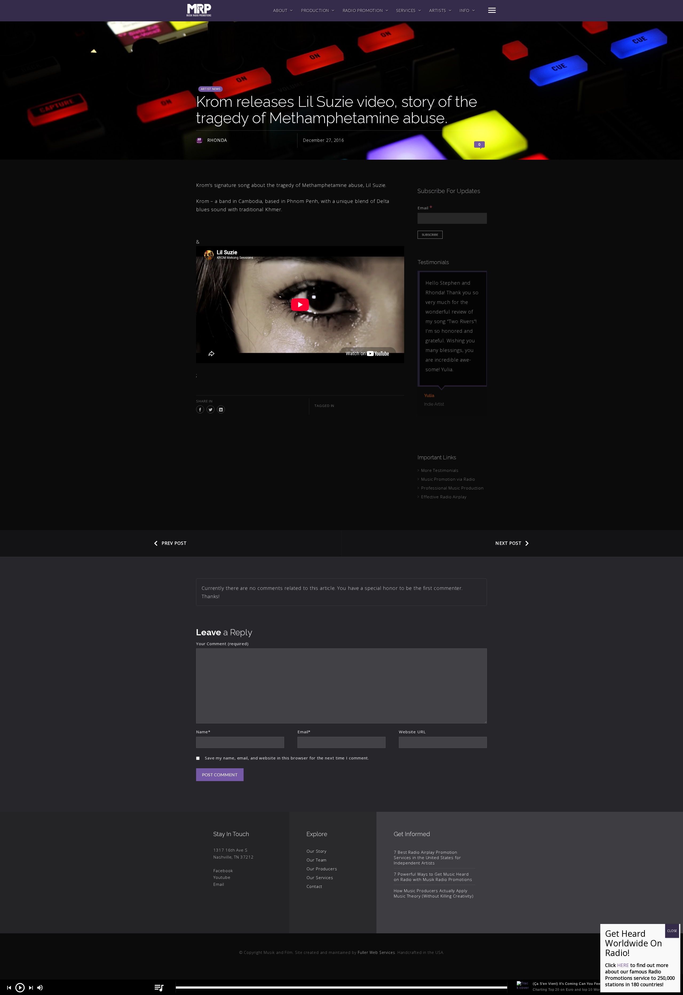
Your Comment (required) (222, 643)
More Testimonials (440, 470)
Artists (437, 10)
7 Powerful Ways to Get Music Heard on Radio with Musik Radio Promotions (433, 876)
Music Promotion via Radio (448, 479)
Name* (203, 731)
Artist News (210, 89)
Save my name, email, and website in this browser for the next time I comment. (287, 758)
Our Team (317, 860)
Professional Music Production (452, 488)
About (280, 10)
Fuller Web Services (376, 952)
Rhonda (217, 140)
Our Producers (322, 868)
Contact (314, 886)
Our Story (317, 851)
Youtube (221, 877)
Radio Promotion (363, 10)
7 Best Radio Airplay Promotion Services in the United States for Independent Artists (427, 857)
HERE (623, 965)
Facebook (223, 870)
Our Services (320, 877)
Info (464, 10)
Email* (304, 731)
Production (315, 10)
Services (406, 10)
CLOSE (672, 931)
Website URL (412, 731)
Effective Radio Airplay (444, 496)
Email (425, 207)
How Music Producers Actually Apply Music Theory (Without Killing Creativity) (434, 893)
